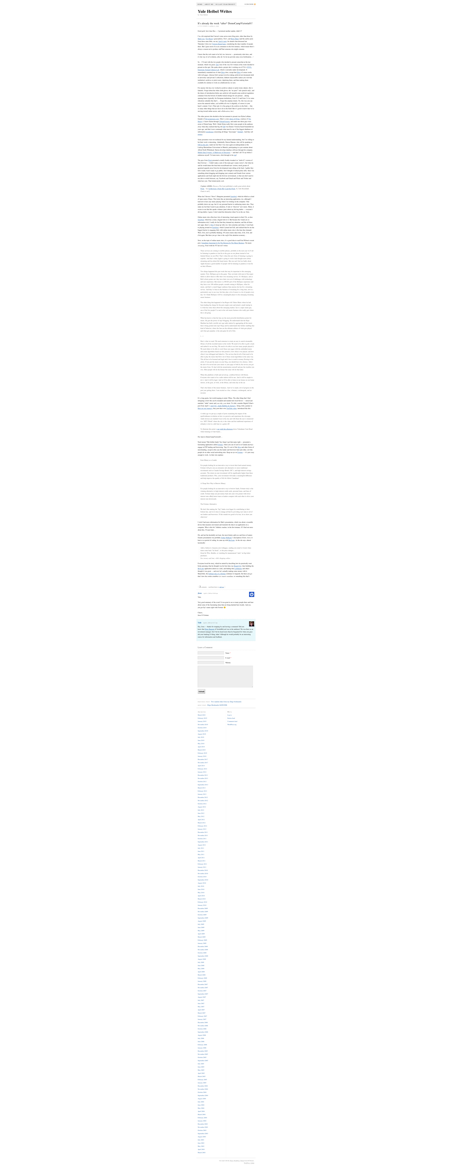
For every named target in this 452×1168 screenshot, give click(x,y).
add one (222, 587)
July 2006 (201, 1038)
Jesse (200, 593)
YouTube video (231, 408)
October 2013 (202, 781)
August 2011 (202, 845)
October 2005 (202, 1057)
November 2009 (203, 911)
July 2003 (201, 1140)
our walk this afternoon (225, 429)
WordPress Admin (249, 1163)
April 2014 (201, 766)
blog (212, 225)
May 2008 (201, 968)
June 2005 (201, 1067)
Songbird (233, 196)
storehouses (210, 132)
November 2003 (203, 1127)
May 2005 (201, 1070)
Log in (229, 715)
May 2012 (201, 816)
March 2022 (202, 715)
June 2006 (201, 1041)
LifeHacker (238, 568)
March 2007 (202, 1013)
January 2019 (202, 721)
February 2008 (202, 978)
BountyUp (237, 566)
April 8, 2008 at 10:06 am (210, 593)
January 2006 (202, 1048)
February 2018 (202, 753)
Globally (240, 132)
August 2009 (202, 921)
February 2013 (202, 791)
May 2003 (201, 1146)
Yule (199, 622)
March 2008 (202, 975)
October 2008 (202, 953)
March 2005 (202, 1076)
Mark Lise (201, 39)
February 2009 (202, 940)
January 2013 (202, 794)
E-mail (228, 658)
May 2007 (201, 1007)
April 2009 (201, 934)
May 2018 (201, 743)
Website (228, 662)
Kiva (239, 447)
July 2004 (201, 1102)
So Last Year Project (225, 4)
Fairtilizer (215, 227)
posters (200, 134)
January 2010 (202, 905)
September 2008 (203, 956)
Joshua (223, 537)
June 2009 (201, 927)
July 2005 (201, 1064)
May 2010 (201, 892)
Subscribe (249, 4)
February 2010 (202, 902)
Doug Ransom (209, 629)
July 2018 (201, 737)
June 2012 (201, 813)
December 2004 (203, 1086)
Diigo (223, 72)
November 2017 (203, 762)
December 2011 (203, 832)
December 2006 (203, 1022)
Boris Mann (235, 39)
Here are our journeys (205, 408)
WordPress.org (231, 724)
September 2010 (203, 880)
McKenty (229, 537)
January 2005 (202, 1083)
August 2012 (202, 807)
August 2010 (202, 883)
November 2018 (203, 724)
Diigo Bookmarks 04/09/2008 (217, 705)
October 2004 (202, 1092)
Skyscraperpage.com (212, 119)
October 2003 (202, 1130)
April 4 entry (222, 41)
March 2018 (202, 750)
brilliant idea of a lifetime (217, 574)
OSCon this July (203, 145)
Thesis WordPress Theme (237, 1161)
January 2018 (202, 756)
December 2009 (203, 908)
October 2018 (202, 728)
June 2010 (201, 889)
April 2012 (201, 819)
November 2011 (203, 835)
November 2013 (203, 778)
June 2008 (201, 965)
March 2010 (202, 899)
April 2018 (201, 747)
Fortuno (220, 444)
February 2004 (202, 1118)
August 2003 (202, 1137)
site (235, 155)
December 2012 (203, 797)
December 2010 (203, 870)
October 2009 (202, 915)
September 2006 (203, 1032)
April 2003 (201, 1149)
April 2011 (201, 858)
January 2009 (202, 943)
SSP (224, 126)
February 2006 (202, 1045)
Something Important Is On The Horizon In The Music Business (222, 243)
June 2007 (201, 1003)
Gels (217, 64)
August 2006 (202, 1035)
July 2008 (201, 962)
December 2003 (203, 1124)
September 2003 (203, 1133)
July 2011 (201, 848)
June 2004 (201, 1105)
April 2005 (201, 1073)
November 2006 (203, 1026)
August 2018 (202, 734)
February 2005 (202, 1079)
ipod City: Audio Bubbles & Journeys (223, 406)
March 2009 (202, 937)
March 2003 (202, 1152)
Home (200, 4)
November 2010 (203, 873)
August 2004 (202, 1099)
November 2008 (203, 950)
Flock (210, 160)
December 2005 (203, 1051)
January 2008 (202, 981)
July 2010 (201, 886)
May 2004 (201, 1108)
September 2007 (203, 994)
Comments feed (232, 721)
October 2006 (202, 1029)
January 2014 (202, 772)
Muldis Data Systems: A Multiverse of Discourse (214, 152)
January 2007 (202, 1019)
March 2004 (202, 1114)
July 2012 (201, 810)
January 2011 (202, 867)
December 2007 (203, 984)
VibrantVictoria (224, 121)
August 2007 (202, 997)
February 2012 (202, 826)
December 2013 (203, 775)
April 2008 (201, 972)
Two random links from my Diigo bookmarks (226, 701)
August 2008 (202, 959)
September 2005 (203, 1060)
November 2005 (203, 1054)
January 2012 (202, 829)
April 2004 (201, 1111)
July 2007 (201, 1000)
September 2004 (203, 1095)
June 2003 (201, 1143)
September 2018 (203, 731)
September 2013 (203, 785)
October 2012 (202, 804)
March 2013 (202, 788)
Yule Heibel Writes (215, 11)
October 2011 (202, 838)
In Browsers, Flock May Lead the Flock (222, 189)
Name (228, 653)
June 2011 (201, 851)
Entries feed (231, 718)
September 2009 (203, 918)
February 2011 (202, 864)
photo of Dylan (234, 119)
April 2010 (201, 896)
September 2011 (203, 842)
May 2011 (201, 854)
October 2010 (202, 877)
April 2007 (201, 1010)
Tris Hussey (209, 39)
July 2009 (201, 924)
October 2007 (202, 991)
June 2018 (201, 740)
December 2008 (203, 946)
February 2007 (202, 1016)
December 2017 (203, 759)
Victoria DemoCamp (219, 44)
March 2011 (202, 861)
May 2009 (201, 930)
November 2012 (203, 800)
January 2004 (202, 1121)
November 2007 (203, 987)
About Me (209, 4)
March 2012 (202, 823)
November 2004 (203, 1089)
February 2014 (202, 769)
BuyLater (231, 540)
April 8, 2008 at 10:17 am (210, 623)
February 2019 (202, 718)
